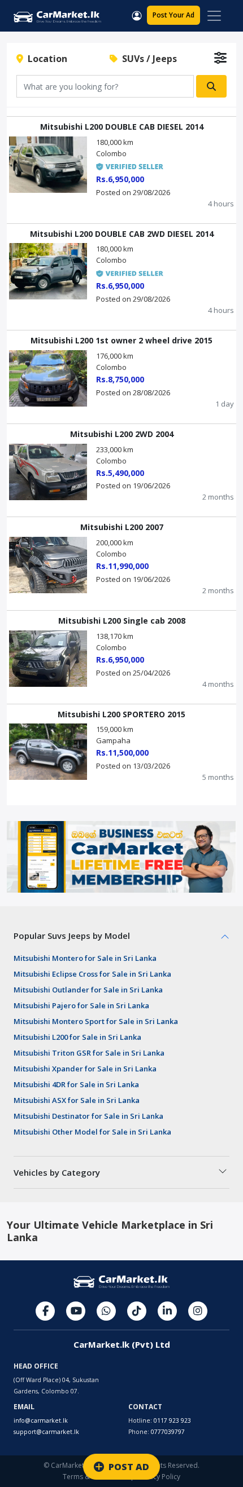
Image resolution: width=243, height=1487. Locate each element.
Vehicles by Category (57, 1172)
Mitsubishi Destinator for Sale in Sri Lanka (88, 1116)
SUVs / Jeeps (147, 58)
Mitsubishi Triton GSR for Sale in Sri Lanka (89, 1053)
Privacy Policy (158, 1476)
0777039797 (168, 1432)
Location (45, 58)
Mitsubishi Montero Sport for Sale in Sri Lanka (96, 1021)
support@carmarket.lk (46, 1432)
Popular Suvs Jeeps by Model (72, 935)
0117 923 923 (172, 1420)
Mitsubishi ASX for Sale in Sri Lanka (77, 1100)
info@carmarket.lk (41, 1420)
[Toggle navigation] (214, 16)
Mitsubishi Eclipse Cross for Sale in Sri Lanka (92, 974)
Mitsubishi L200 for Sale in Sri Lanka (77, 1037)
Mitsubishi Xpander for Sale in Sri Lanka (85, 1069)
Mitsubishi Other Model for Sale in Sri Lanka (92, 1132)
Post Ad (173, 15)
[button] (136, 14)
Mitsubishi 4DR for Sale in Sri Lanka (76, 1084)
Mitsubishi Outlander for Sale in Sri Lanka (88, 990)
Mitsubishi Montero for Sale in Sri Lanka (85, 958)
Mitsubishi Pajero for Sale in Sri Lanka (81, 1005)
